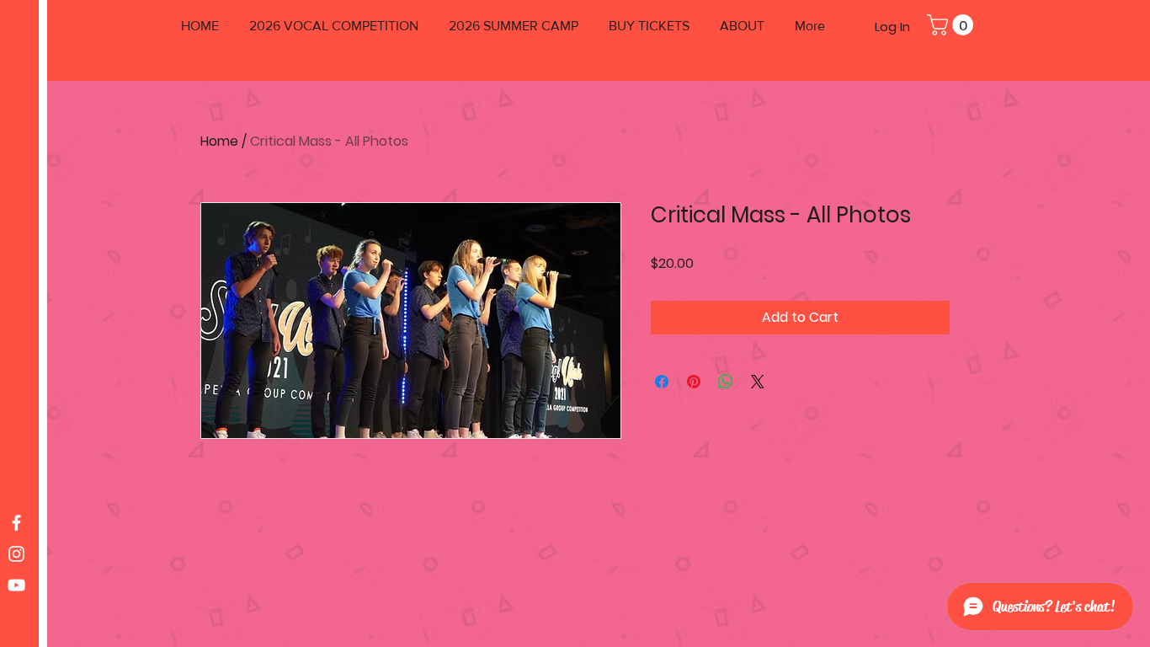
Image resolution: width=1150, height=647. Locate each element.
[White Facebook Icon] (16, 522)
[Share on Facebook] (662, 382)
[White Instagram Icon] (16, 553)
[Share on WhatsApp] (726, 382)
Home (219, 141)
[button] (952, 24)
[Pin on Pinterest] (694, 382)
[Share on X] (758, 382)
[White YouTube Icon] (16, 585)
